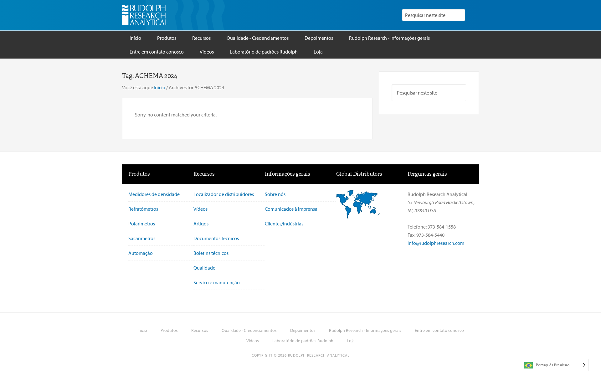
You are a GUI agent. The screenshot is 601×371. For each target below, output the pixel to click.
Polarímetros (141, 223)
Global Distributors (359, 174)
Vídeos (200, 209)
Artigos (200, 223)
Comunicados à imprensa (291, 209)
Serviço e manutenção (216, 282)
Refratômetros (143, 209)
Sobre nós (275, 194)
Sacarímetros (141, 238)
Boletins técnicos (211, 253)
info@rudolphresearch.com (436, 243)
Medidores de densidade (154, 194)
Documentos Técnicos (216, 238)
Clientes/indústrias (284, 223)
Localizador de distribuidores (223, 194)
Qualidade (204, 268)
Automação (140, 253)
